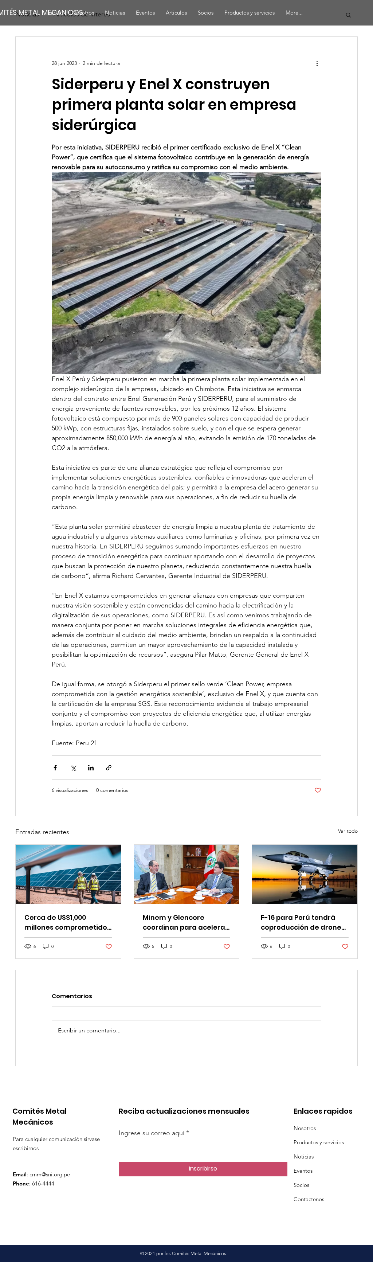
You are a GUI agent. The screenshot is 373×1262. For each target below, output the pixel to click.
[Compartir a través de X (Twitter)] (73, 767)
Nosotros (305, 1128)
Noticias (304, 1156)
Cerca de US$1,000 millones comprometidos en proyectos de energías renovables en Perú (67, 922)
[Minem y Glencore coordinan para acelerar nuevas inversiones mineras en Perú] (186, 874)
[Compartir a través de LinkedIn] (90, 767)
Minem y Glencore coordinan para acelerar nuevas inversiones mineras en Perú (185, 922)
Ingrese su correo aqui (152, 1133)
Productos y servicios (319, 1142)
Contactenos (309, 1199)
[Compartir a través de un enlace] (108, 767)
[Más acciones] (317, 63)
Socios (301, 1184)
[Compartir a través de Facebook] (55, 767)
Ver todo (348, 831)
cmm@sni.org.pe (50, 1174)
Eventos (303, 1170)
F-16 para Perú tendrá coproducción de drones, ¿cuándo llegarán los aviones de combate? (303, 922)
